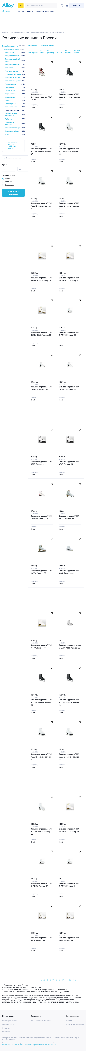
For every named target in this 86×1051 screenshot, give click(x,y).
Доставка (8, 182)
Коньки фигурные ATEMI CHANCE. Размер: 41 (69, 884)
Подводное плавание (15, 74)
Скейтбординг (15, 104)
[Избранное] (62, 6)
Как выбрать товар (9, 1021)
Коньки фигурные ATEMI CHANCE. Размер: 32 (69, 388)
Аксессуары (32, 45)
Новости (69, 1021)
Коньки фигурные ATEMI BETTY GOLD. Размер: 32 (69, 279)
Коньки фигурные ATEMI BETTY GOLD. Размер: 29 (41, 279)
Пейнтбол (15, 119)
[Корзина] (67, 5)
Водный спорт (15, 94)
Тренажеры (15, 52)
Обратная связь (8, 1024)
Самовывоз (9, 185)
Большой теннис (15, 107)
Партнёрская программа (75, 1024)
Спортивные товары (40, 32)
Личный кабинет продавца (41, 1021)
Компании (29, 11)
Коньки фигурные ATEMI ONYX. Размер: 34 (69, 571)
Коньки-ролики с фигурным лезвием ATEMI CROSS (42, 97)
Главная (5, 32)
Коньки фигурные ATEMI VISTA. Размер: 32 (41, 571)
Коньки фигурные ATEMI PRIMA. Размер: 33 (41, 646)
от (4, 169)
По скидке (59, 51)
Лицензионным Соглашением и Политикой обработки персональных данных (29, 1045)
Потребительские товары (44, 11)
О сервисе (6, 1028)
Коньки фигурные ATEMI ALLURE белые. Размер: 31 (41, 206)
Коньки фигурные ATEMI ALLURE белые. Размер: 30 (69, 151)
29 (74, 980)
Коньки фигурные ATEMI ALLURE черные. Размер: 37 (41, 151)
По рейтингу (50, 51)
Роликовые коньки (47, 45)
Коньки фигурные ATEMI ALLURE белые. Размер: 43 (41, 831)
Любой (7, 178)
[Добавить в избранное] (52, 62)
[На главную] (9, 5)
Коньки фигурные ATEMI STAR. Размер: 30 (69, 462)
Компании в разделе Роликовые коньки (12, 145)
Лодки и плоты (15, 84)
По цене (42, 51)
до (20, 169)
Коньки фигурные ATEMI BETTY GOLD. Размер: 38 (69, 830)
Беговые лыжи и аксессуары (15, 114)
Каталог (21, 11)
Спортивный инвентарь (15, 123)
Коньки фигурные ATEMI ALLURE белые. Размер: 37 (69, 206)
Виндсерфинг (15, 97)
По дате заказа (77, 51)
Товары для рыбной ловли (15, 60)
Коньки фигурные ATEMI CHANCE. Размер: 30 (41, 388)
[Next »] (80, 980)
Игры (15, 134)
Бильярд (15, 100)
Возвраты (6, 1031)
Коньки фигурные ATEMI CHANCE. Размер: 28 (69, 333)
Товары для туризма (15, 64)
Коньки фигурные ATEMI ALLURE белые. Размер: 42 (69, 757)
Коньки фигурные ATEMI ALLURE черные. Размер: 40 (41, 702)
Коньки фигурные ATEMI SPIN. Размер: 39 (69, 939)
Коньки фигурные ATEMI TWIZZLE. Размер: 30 (41, 517)
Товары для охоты (15, 56)
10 (63, 980)
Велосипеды (15, 68)
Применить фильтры (13, 192)
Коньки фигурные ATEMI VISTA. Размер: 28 (69, 517)
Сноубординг (15, 87)
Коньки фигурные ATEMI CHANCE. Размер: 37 (41, 884)
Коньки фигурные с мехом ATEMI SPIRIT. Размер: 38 (70, 646)
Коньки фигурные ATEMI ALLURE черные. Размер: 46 (69, 702)
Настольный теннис (15, 77)
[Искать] (53, 5)
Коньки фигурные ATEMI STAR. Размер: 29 (41, 462)
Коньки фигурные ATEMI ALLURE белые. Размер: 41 (41, 757)
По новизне (68, 51)
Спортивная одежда (15, 128)
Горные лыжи (15, 91)
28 (70, 980)
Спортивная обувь (15, 131)
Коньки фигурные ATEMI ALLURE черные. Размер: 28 (69, 97)
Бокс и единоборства (15, 81)
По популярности (33, 51)
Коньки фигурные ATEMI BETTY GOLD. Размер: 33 (41, 333)
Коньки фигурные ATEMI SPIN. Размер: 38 (41, 939)
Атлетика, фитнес (15, 71)
